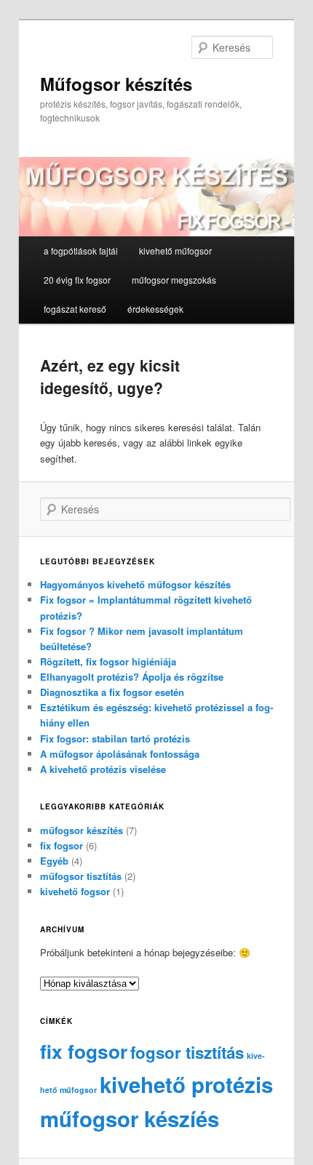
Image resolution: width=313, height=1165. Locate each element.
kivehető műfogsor (175, 250)
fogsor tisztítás (187, 1052)
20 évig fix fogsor (77, 279)
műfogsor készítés (81, 830)
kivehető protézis (186, 1084)
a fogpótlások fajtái (81, 250)
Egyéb (54, 861)
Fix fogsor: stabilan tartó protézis (115, 738)
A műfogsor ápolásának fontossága (119, 754)
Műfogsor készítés (116, 83)
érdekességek (155, 309)
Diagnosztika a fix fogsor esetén (112, 692)
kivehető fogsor (75, 891)
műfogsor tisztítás (81, 876)
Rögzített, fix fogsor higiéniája (108, 661)
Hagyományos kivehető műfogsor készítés (135, 584)
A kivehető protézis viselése (103, 769)
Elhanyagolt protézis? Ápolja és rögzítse (131, 677)
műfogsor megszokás (174, 279)
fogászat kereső (75, 309)
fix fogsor (61, 845)
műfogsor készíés (129, 1118)
